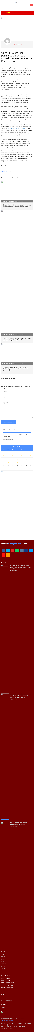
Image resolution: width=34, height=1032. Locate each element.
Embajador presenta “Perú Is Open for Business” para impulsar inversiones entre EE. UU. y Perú (16, 368)
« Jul (2, 471)
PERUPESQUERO (5, 998)
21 (21, 462)
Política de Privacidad (17, 1023)
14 (21, 459)
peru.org (14, 543)
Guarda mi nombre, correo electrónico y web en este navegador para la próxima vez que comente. (15, 387)
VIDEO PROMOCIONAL (6, 1000)
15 (26, 459)
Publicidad (3, 1025)
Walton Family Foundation (14, 128)
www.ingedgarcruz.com (7, 1020)
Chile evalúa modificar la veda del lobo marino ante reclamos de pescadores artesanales (17, 206)
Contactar (16, 1025)
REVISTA (3, 961)
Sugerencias (27, 1023)
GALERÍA (3, 966)
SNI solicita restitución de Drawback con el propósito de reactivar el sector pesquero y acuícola (20, 695)
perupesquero (18, 44)
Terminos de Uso (5, 1023)
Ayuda (15, 1026)
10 (3, 459)
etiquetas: (4, 171)
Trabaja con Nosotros (6, 1026)
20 (17, 462)
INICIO (2, 954)
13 (17, 459)
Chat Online (4, 1028)
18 (8, 462)
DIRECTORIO (4, 957)
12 (12, 459)
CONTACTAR (4, 968)
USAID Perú (24, 128)
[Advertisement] (15, 501)
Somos (10, 1025)
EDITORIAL (3, 959)
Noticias (6, 201)
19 (12, 462)
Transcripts (22, 1026)
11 (8, 459)
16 (30, 459)
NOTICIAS (3, 964)
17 (3, 462)
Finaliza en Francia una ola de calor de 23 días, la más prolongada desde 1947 (17, 339)
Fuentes (11, 1028)
